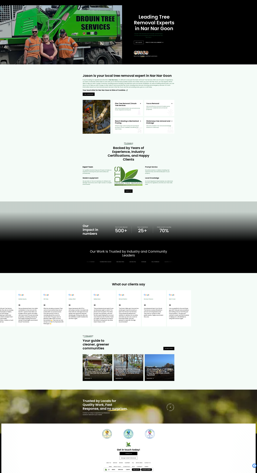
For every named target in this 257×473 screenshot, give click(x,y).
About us (128, 191)
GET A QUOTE (139, 42)
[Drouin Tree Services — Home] (128, 444)
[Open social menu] (254, 466)
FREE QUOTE (136, 469)
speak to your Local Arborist (154, 42)
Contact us (128, 453)
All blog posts (169, 348)
